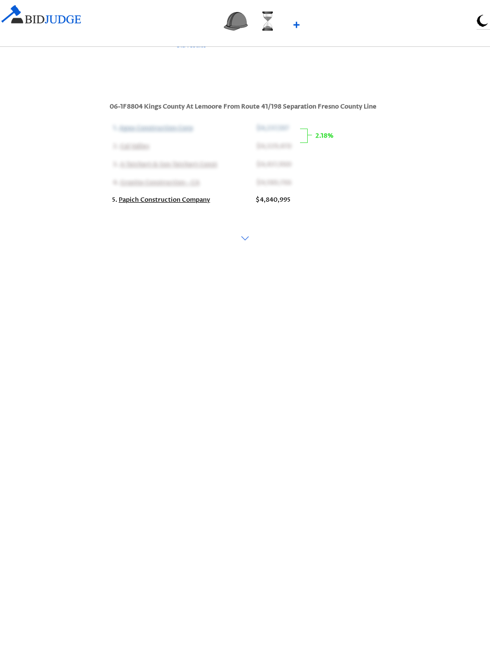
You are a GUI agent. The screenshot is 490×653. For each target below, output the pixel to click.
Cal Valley (133, 145)
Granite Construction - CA (159, 181)
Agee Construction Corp (155, 127)
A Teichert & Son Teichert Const (167, 163)
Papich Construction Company (164, 200)
